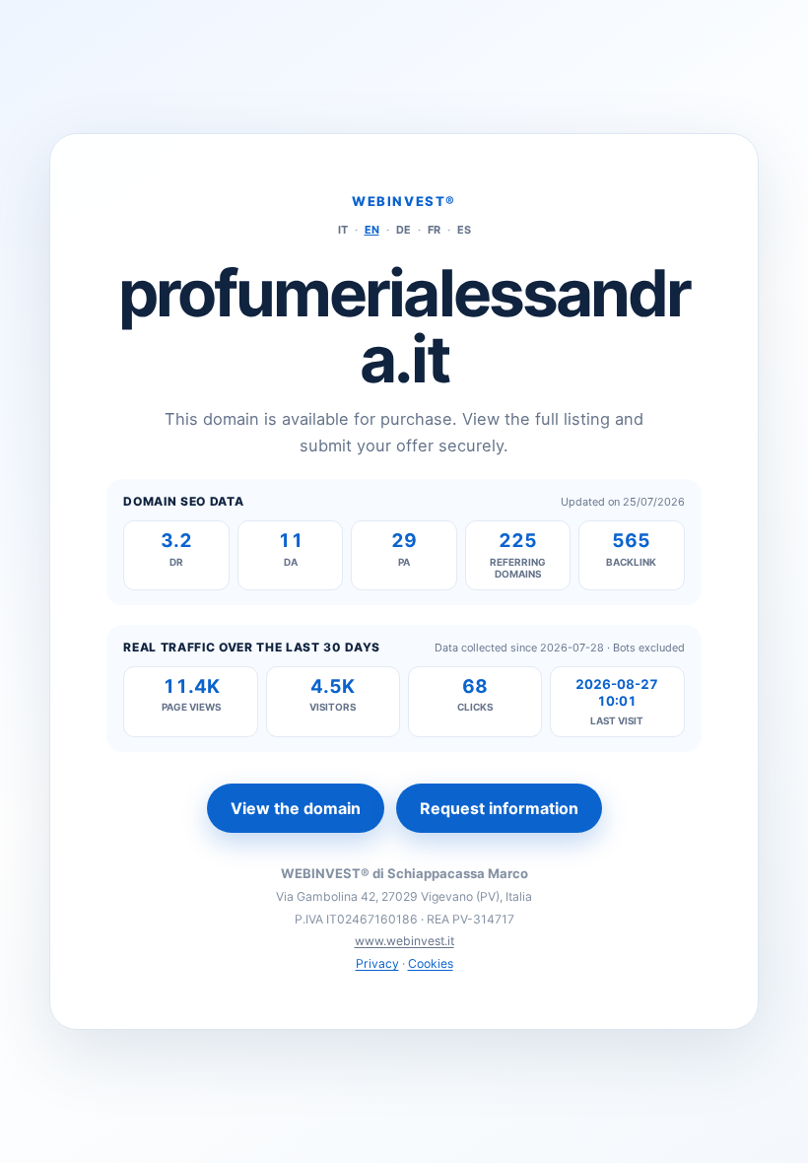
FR (434, 230)
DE (403, 230)
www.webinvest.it (404, 940)
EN (372, 230)
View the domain (296, 808)
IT (343, 230)
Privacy (377, 963)
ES (464, 230)
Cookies (430, 963)
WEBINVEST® (404, 201)
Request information (499, 808)
